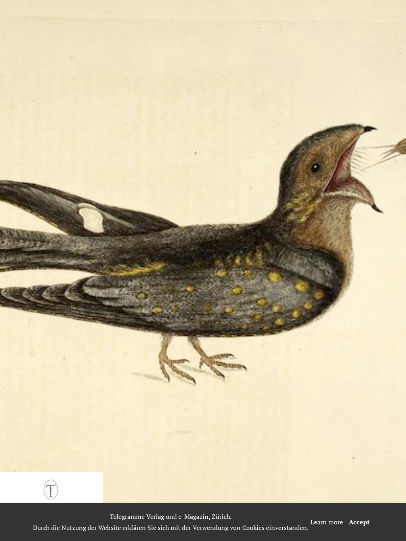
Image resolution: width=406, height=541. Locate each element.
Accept (359, 522)
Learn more (326, 522)
